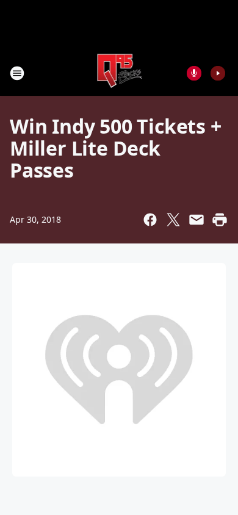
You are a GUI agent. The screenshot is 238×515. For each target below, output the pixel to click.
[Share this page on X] (173, 219)
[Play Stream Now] (218, 73)
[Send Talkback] (194, 73)
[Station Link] (119, 73)
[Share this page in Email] (196, 219)
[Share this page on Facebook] (150, 219)
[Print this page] (219, 219)
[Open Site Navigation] (17, 73)
